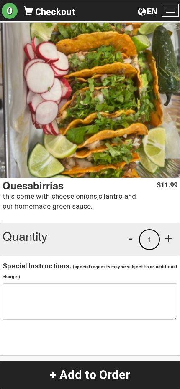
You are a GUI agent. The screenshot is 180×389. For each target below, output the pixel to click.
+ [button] (168, 238)
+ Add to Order (90, 375)
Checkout (54, 12)
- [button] (130, 238)
